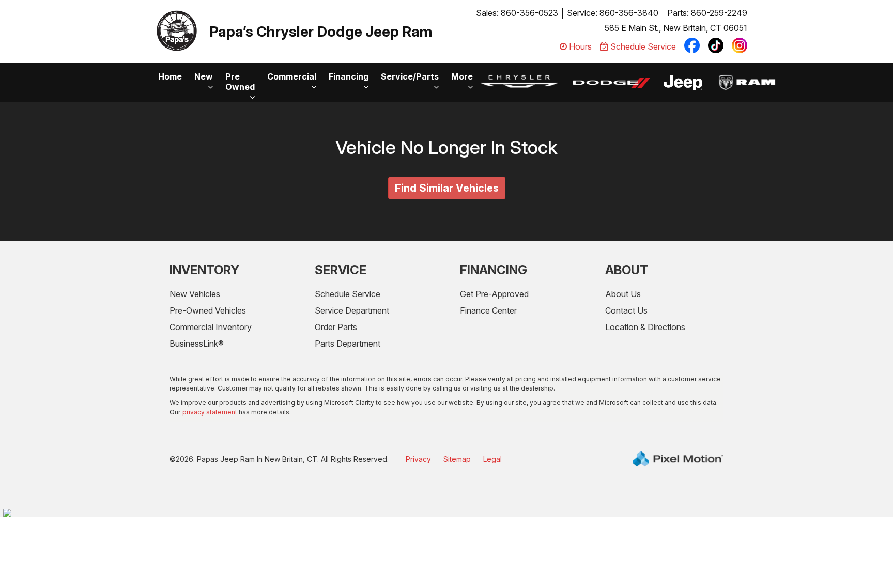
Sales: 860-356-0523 (517, 13)
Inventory (204, 269)
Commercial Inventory (211, 327)
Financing (348, 76)
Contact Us (626, 310)
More (462, 76)
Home (170, 76)
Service (340, 269)
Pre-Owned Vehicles (208, 310)
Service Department (352, 310)
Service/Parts (410, 76)
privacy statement (209, 412)
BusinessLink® (197, 343)
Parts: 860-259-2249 (707, 13)
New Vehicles (195, 294)
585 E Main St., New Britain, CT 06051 (676, 28)
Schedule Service (347, 294)
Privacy (418, 459)
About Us (623, 294)
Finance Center (488, 310)
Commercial (291, 76)
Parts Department (347, 343)
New (203, 76)
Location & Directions (645, 327)
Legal (492, 459)
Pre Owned (240, 81)
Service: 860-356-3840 (612, 13)
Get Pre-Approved (494, 294)
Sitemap (457, 459)
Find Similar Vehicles (447, 188)
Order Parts (336, 327)
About (626, 269)
